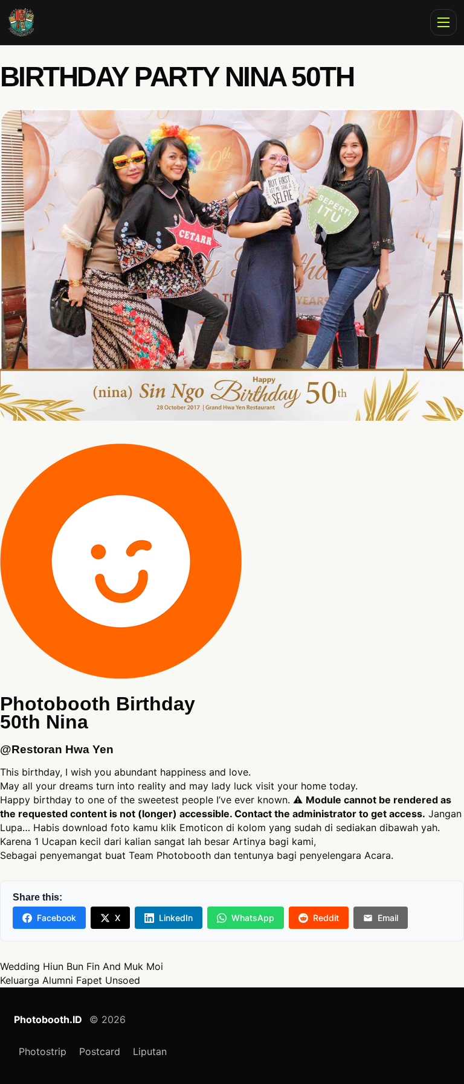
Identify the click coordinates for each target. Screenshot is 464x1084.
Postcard (99, 1051)
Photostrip (42, 1051)
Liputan (150, 1051)
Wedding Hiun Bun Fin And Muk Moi (81, 966)
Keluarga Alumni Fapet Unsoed (70, 980)
